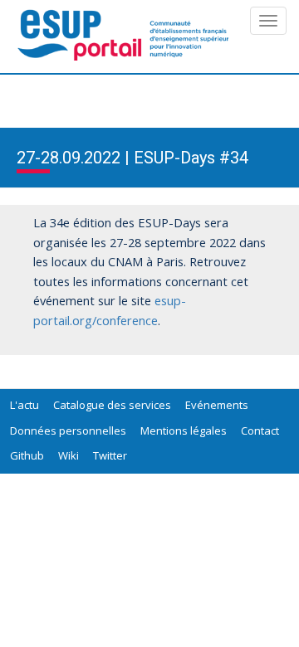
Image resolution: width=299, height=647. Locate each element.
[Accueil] (124, 35)
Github (27, 455)
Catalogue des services (112, 404)
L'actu (24, 404)
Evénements (216, 404)
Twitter (110, 455)
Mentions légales (183, 430)
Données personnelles (68, 430)
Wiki (68, 455)
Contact (260, 430)
